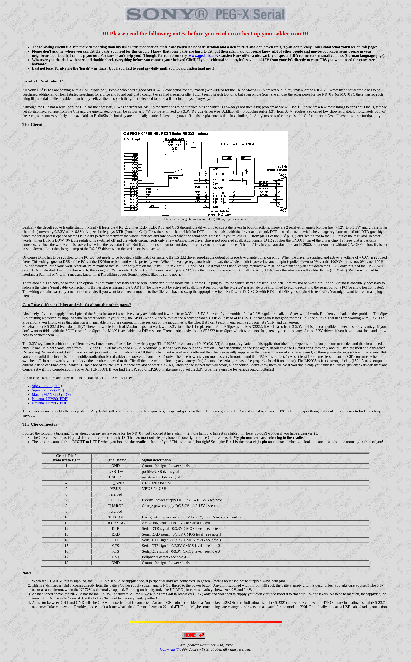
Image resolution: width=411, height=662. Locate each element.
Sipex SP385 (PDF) (47, 386)
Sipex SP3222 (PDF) (48, 390)
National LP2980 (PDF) (50, 399)
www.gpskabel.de (203, 55)
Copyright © (169, 649)
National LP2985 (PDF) (50, 403)
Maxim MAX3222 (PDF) (51, 394)
